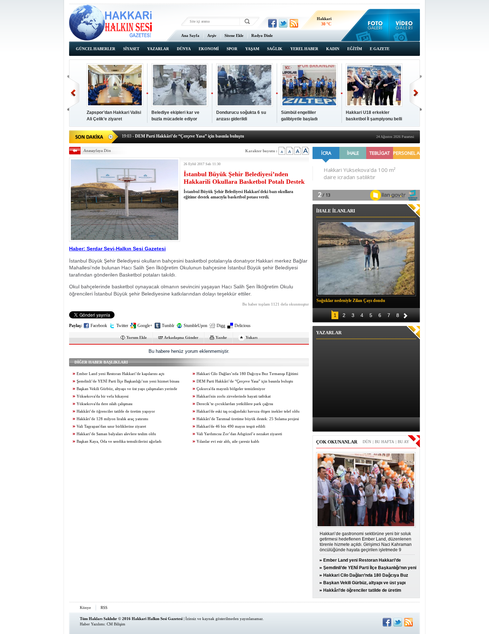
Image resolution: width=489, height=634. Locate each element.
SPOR (232, 49)
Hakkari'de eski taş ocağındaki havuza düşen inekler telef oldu (248, 411)
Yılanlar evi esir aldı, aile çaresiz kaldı (228, 441)
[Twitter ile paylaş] (283, 23)
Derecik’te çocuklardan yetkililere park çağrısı (235, 404)
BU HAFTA (384, 442)
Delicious (242, 325)
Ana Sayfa (190, 35)
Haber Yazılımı (92, 624)
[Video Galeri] (404, 25)
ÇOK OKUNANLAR (336, 442)
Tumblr (168, 325)
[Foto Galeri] (373, 25)
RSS (104, 607)
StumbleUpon (195, 325)
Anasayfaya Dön (97, 150)
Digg (221, 325)
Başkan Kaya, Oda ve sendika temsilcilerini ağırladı (119, 441)
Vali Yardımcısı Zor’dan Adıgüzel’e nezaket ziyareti (239, 434)
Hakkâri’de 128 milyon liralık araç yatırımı (112, 419)
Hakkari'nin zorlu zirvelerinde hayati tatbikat (234, 396)
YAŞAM (252, 49)
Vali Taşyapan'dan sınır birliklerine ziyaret (111, 426)
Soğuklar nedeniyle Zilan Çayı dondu (350, 300)
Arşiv (212, 35)
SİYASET (131, 49)
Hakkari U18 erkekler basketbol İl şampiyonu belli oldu (374, 119)
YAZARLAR (158, 49)
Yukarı (251, 337)
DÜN (367, 442)
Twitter (122, 325)
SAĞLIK (274, 49)
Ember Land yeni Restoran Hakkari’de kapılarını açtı (120, 374)
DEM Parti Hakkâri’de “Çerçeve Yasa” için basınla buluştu (245, 381)
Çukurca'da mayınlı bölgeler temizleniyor (231, 389)
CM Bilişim (116, 624)
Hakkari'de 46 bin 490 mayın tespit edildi (231, 426)
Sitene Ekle (233, 35)
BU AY (403, 442)
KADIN (332, 49)
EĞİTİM (354, 49)
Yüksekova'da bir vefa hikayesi (103, 396)
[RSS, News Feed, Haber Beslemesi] (294, 23)
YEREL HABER (304, 49)
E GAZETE (379, 49)
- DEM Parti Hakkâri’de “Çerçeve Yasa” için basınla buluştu (183, 136)
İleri (416, 93)
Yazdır (221, 337)
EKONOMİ (209, 49)
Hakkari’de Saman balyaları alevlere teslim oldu (116, 434)
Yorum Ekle (136, 337)
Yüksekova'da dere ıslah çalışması (104, 404)
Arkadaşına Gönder (181, 337)
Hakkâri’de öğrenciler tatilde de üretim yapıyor (116, 411)
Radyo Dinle (262, 35)
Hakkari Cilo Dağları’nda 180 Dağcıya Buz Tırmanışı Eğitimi (247, 374)
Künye (85, 607)
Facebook (99, 325)
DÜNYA (184, 49)
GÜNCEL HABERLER (95, 49)
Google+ (144, 325)
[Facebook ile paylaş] (272, 23)
